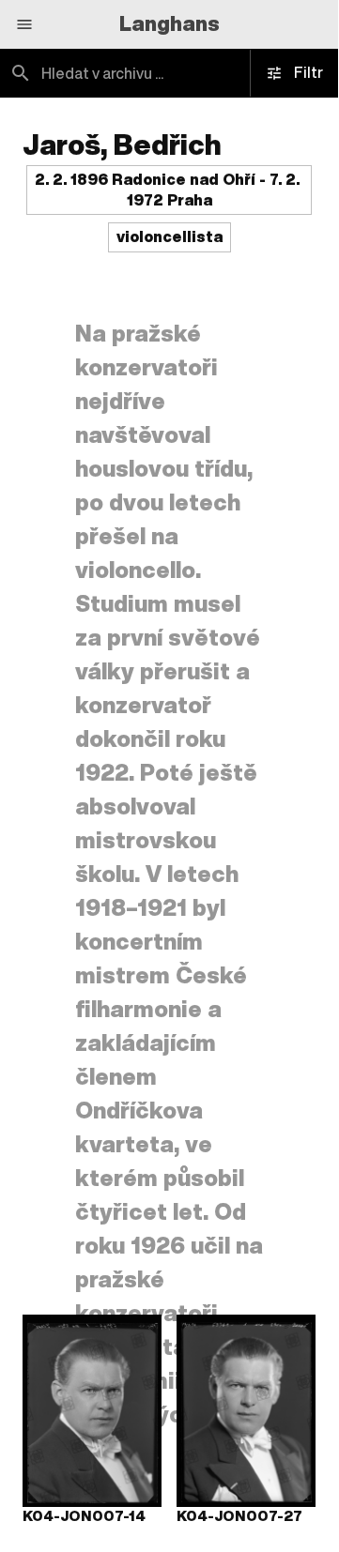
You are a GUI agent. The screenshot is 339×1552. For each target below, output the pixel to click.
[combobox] (169, 73)
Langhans (169, 23)
